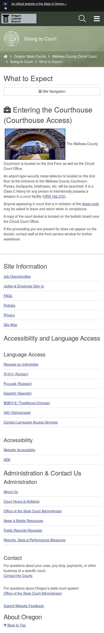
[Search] (82, 19)
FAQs (8, 295)
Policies (9, 305)
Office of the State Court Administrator (33, 510)
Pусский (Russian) (18, 383)
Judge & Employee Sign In (24, 286)
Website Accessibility (19, 449)
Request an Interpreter (21, 364)
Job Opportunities (17, 276)
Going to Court (21, 61)
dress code (90, 203)
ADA (7, 459)
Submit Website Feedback (24, 605)
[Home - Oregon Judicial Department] (5, 56)
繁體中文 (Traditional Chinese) (27, 402)
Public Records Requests (23, 530)
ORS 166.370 (54, 196)
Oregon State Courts (30, 56)
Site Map (10, 324)
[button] (5, 8)
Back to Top (16, 625)
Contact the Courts (18, 575)
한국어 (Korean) (16, 373)
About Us (11, 491)
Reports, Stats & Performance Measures (35, 539)
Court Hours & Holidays (21, 501)
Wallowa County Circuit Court (74, 56)
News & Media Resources (23, 520)
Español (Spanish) (18, 393)
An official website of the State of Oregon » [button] (39, 3)
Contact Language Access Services (31, 422)
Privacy (9, 315)
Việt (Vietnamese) (17, 412)
